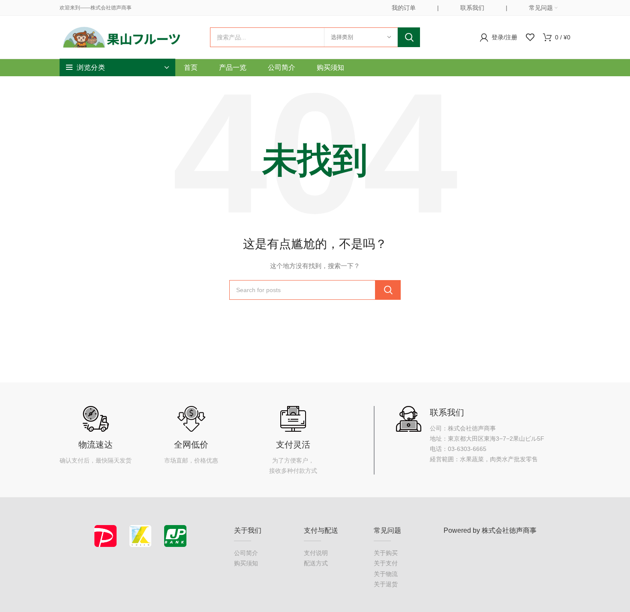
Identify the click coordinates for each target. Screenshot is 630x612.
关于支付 (386, 563)
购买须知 (246, 563)
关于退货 (386, 584)
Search (409, 37)
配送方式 (316, 563)
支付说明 (316, 552)
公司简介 (246, 552)
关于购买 (386, 552)
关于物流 (386, 573)
